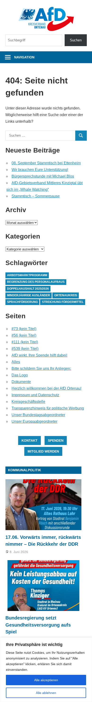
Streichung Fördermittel (63, 302)
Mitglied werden (43, 451)
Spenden (55, 440)
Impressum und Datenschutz (35, 395)
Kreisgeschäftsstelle (28, 402)
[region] (46, 669)
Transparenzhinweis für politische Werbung (48, 408)
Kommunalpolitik (24, 470)
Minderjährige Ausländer (28, 295)
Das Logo (20, 375)
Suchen (76, 40)
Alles (16, 362)
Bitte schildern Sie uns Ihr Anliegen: (41, 368)
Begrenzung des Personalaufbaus (36, 281)
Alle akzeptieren (46, 680)
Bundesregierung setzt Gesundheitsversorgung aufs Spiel (38, 624)
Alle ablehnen (46, 693)
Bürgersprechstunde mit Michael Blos (43, 176)
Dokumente (21, 382)
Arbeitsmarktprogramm (27, 275)
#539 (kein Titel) (25, 349)
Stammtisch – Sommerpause (36, 196)
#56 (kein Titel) (24, 335)
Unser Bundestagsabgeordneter (38, 415)
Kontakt (29, 440)
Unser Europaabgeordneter (34, 421)
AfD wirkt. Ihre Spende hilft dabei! (39, 355)
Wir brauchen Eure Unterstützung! (40, 170)
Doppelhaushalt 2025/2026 (28, 288)
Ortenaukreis (65, 295)
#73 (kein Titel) (24, 329)
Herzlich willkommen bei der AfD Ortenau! (46, 388)
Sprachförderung (22, 302)
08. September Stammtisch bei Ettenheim (46, 163)
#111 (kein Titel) (25, 342)
